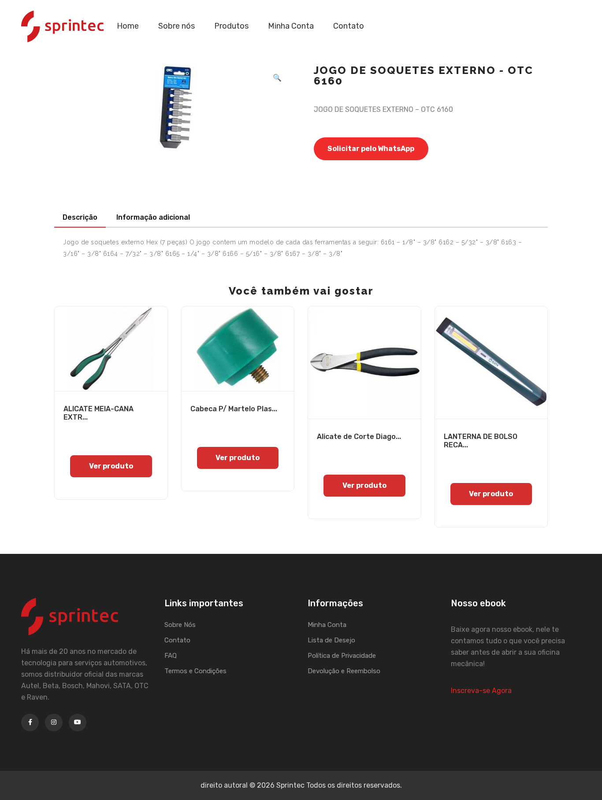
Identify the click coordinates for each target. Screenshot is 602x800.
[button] (277, 78)
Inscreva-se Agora (481, 690)
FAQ (170, 656)
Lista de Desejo (331, 640)
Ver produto (111, 466)
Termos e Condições (195, 671)
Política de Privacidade (342, 656)
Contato (348, 26)
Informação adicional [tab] (153, 217)
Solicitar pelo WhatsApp (370, 148)
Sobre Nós (180, 625)
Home (128, 26)
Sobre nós (176, 26)
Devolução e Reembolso (344, 671)
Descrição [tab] (80, 217)
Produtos (231, 26)
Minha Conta (291, 26)
